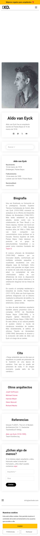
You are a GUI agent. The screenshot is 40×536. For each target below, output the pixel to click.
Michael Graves (11, 395)
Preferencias (10, 532)
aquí (15, 466)
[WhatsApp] (18, 133)
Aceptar (20, 526)
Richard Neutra (11, 406)
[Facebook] (14, 133)
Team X (9, 249)
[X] (22, 133)
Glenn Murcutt (11, 402)
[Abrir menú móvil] (36, 7)
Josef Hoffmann (12, 392)
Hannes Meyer (11, 399)
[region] (20, 522)
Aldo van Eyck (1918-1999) (16, 434)
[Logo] (6, 7)
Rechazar (29, 532)
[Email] (26, 133)
